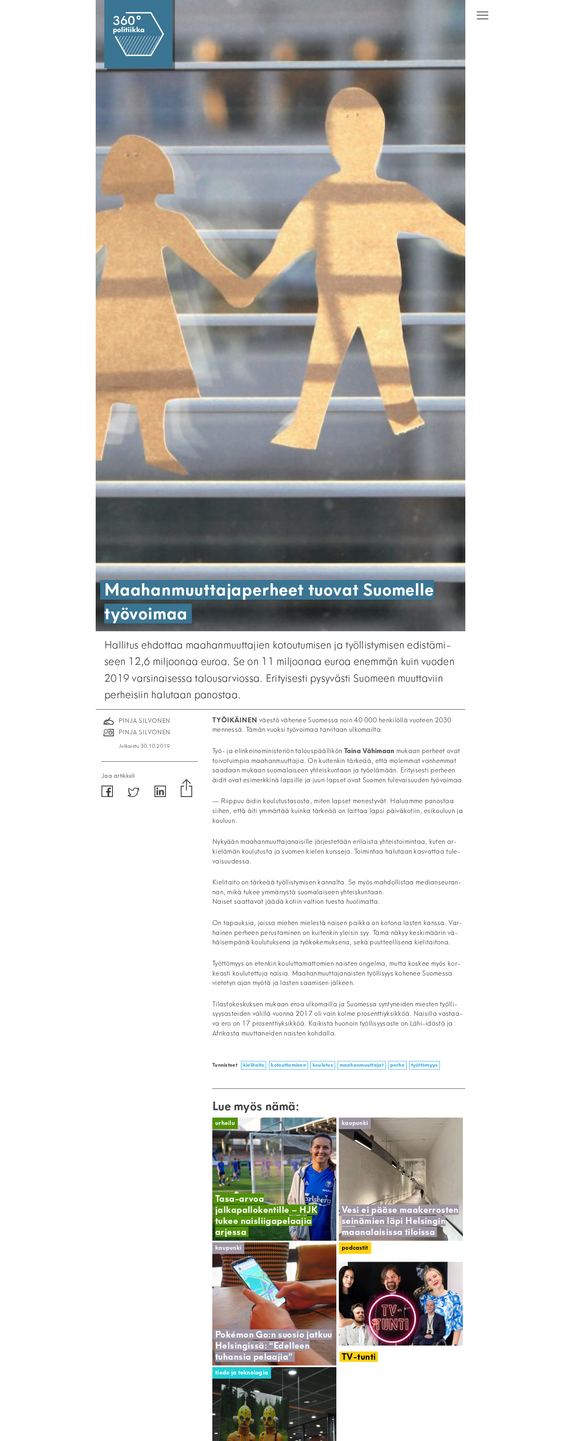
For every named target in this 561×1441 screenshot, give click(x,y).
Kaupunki (355, 1123)
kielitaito (253, 1065)
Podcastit (355, 1247)
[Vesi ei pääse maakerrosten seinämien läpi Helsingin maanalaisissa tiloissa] (401, 1179)
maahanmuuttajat (362, 1065)
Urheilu (225, 1123)
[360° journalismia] (138, 34)
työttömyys (424, 1065)
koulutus (323, 1065)
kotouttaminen (288, 1065)
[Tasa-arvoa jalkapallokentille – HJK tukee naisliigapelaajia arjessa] (274, 1179)
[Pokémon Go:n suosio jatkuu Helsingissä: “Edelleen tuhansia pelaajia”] (274, 1303)
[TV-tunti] (401, 1303)
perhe (397, 1065)
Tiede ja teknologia (241, 1372)
